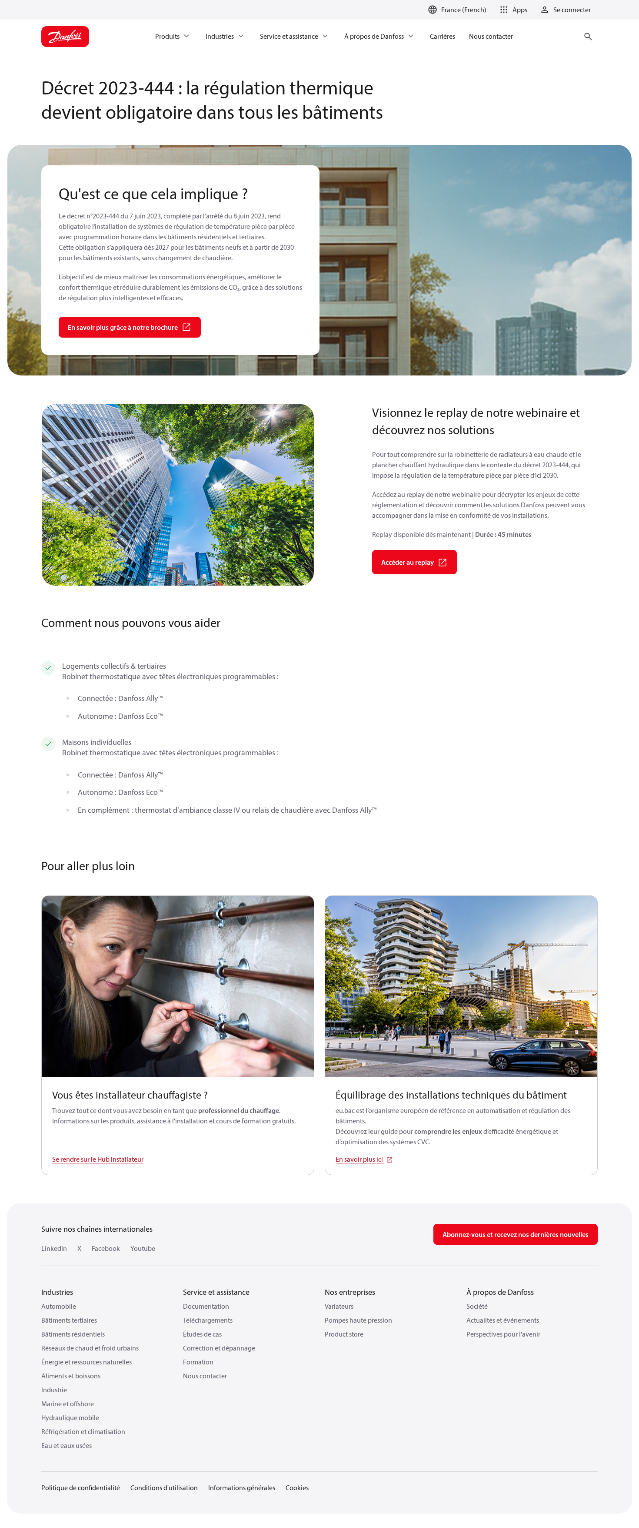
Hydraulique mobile (70, 1417)
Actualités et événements (502, 1320)
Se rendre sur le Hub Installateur (97, 1159)
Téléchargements (208, 1320)
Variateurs (339, 1306)
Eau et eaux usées (66, 1445)
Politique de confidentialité (80, 1487)
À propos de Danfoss (500, 1292)
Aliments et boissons (70, 1375)
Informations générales (241, 1487)
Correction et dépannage (219, 1348)
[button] (512, 10)
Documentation (206, 1306)
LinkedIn (54, 1248)
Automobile (58, 1306)
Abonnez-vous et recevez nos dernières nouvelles (516, 1234)
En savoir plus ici (360, 1159)
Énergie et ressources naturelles (86, 1361)
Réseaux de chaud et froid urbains (90, 1348)
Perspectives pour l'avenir (503, 1334)
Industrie (54, 1389)
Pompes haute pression (358, 1320)
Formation (198, 1361)
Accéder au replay (407, 562)
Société (477, 1306)
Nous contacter (205, 1375)
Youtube (142, 1248)
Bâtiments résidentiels (73, 1334)
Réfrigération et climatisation (83, 1431)
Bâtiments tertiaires (69, 1320)
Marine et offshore (67, 1403)
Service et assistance (216, 1292)
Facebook (106, 1248)
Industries (57, 1292)
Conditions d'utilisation (164, 1487)
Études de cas (202, 1334)
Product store (344, 1334)
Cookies (297, 1487)
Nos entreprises (350, 1292)
